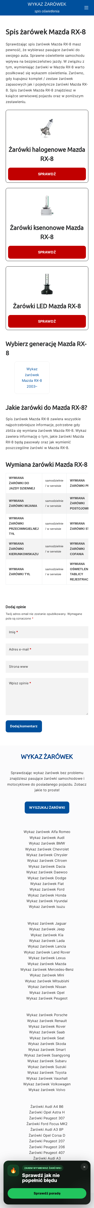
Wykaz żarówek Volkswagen (47, 1084)
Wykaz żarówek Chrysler (47, 855)
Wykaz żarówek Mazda (47, 964)
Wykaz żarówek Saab (47, 1032)
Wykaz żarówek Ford (47, 889)
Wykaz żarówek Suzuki (47, 1067)
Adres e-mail (20, 649)
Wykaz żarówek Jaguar (47, 923)
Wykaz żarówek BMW (47, 843)
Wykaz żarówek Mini (47, 975)
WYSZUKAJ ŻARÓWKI (47, 807)
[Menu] (86, 8)
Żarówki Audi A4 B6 (46, 1106)
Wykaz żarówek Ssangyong (47, 1055)
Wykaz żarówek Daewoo (47, 872)
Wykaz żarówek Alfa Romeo (47, 831)
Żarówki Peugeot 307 (47, 1118)
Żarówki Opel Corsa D (47, 1135)
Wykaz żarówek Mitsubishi (47, 981)
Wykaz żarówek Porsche (46, 1015)
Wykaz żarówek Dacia (46, 866)
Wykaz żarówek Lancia (47, 946)
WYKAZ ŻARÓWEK (47, 4)
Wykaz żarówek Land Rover (47, 952)
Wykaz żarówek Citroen (47, 860)
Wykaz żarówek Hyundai (47, 901)
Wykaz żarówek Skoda (47, 1043)
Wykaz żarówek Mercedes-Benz (47, 969)
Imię (13, 632)
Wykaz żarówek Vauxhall (47, 1078)
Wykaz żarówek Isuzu (47, 906)
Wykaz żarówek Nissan (47, 986)
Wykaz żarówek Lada (47, 940)
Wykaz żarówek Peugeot (47, 998)
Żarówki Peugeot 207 (47, 1141)
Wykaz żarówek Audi (47, 837)
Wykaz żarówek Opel (46, 992)
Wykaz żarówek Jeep (47, 929)
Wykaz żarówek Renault (47, 1021)
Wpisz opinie (20, 683)
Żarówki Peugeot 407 (47, 1152)
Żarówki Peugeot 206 (47, 1147)
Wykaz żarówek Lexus (47, 958)
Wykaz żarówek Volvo (46, 1090)
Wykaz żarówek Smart (47, 1049)
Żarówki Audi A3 (47, 1158)
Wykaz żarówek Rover (47, 1026)
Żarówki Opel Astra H (47, 1112)
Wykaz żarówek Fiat (47, 883)
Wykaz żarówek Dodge (47, 878)
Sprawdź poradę (47, 1193)
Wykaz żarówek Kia (47, 935)
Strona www (18, 666)
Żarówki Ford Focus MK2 (47, 1124)
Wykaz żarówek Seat (47, 1038)
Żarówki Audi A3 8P (46, 1129)
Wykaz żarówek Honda (47, 895)
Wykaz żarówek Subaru (46, 1061)
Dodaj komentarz (24, 726)
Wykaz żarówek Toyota (46, 1072)
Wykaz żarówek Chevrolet (47, 849)
